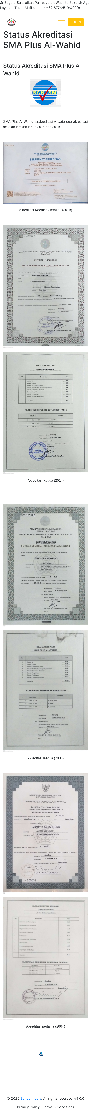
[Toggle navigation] (61, 22)
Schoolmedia (31, 1098)
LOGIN (75, 22)
